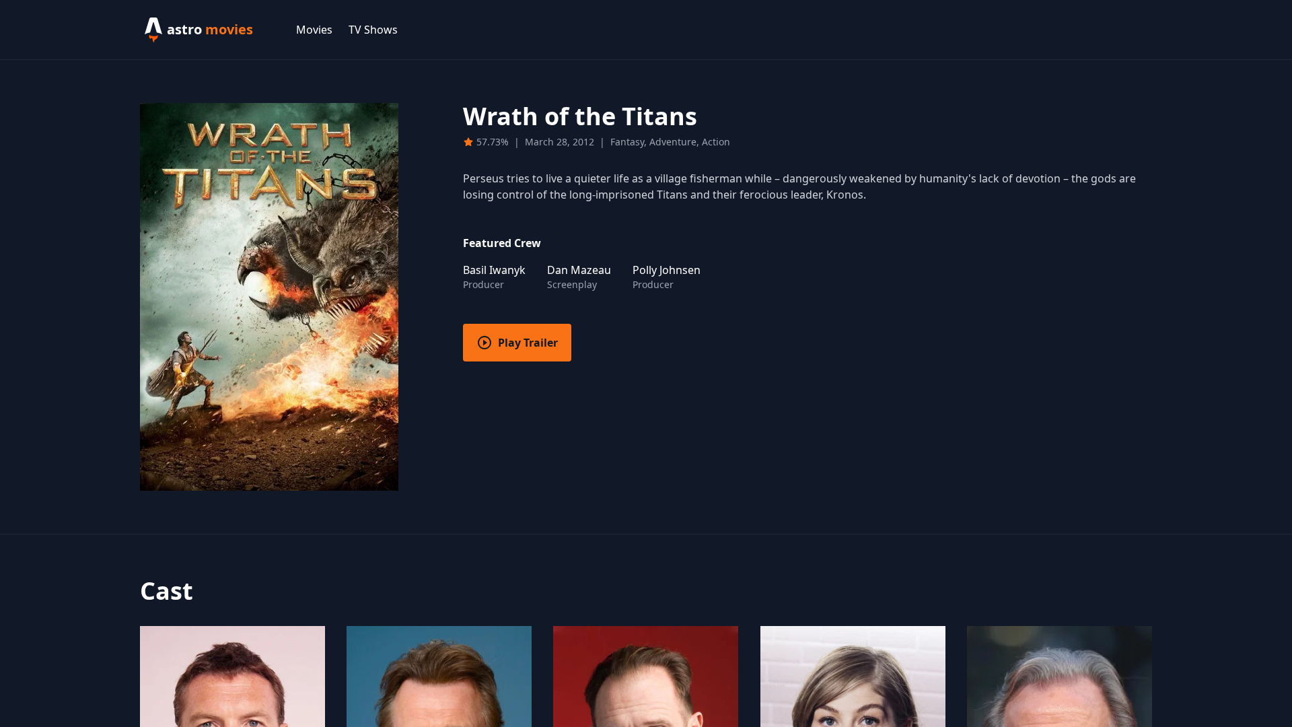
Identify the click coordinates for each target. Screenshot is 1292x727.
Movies (314, 29)
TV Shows (373, 29)
